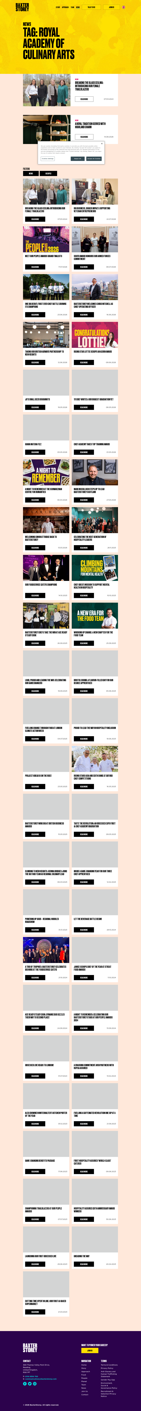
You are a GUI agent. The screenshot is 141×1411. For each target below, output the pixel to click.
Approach (65, 7)
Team (72, 7)
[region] (71, 152)
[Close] (102, 143)
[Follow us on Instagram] (35, 1384)
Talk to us (91, 7)
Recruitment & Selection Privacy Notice (108, 1393)
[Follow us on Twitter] (30, 1384)
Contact (84, 1395)
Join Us (89, 1350)
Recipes (48, 173)
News (78, 7)
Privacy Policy (107, 1368)
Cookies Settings (47, 158)
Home (83, 1365)
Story (58, 7)
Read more (84, 99)
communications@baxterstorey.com (41, 1379)
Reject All (77, 158)
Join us (111, 7)
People (84, 1378)
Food (83, 1375)
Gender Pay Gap (108, 1380)
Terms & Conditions (109, 1365)
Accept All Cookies (94, 158)
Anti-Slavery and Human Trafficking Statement (109, 1374)
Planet (84, 1381)
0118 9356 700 (31, 1376)
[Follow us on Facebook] (25, 1384)
